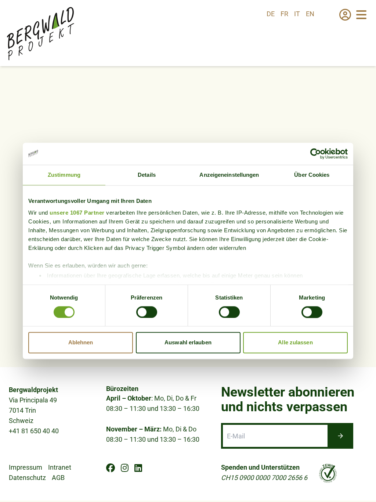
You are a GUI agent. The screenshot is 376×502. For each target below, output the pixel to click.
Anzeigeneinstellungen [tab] (229, 175)
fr (284, 14)
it (297, 14)
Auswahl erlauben (188, 343)
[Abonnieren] (340, 436)
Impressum (25, 467)
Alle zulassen (295, 343)
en (310, 14)
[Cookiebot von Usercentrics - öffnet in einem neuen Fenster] (315, 153)
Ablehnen (80, 343)
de (271, 14)
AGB (58, 477)
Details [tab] (147, 175)
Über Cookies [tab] (311, 175)
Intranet (59, 467)
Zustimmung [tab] (64, 175)
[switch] (146, 312)
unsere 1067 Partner (77, 212)
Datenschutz (27, 477)
